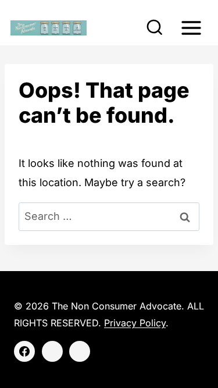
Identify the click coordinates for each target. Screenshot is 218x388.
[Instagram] (52, 351)
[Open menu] (191, 27)
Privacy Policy (135, 323)
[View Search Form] (154, 27)
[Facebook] (24, 351)
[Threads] (79, 351)
